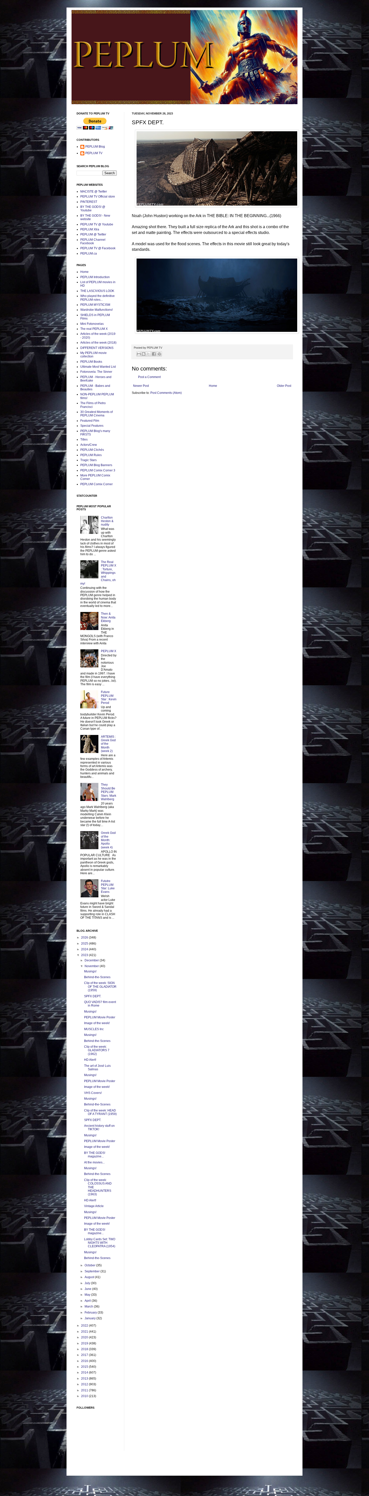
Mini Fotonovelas (92, 324)
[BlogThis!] (143, 353)
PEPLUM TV (93, 153)
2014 (85, 1372)
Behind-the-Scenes (97, 977)
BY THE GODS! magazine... (94, 1154)
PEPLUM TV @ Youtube (96, 224)
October (90, 1265)
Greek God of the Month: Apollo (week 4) (108, 840)
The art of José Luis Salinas (97, 1067)
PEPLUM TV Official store (97, 196)
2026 (85, 937)
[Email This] (138, 353)
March (89, 1306)
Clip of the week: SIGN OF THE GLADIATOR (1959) (100, 986)
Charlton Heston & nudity (107, 521)
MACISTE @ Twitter (93, 191)
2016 (85, 1361)
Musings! (90, 971)
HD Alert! (90, 1060)
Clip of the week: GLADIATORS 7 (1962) (96, 1050)
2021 (85, 1331)
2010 (85, 1396)
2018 (85, 1349)
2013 (85, 1378)
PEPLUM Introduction (95, 277)
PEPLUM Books (91, 361)
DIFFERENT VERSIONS (96, 348)
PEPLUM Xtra (89, 229)
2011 (85, 1390)
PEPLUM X (108, 651)
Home (213, 386)
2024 (85, 949)
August (90, 1277)
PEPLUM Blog (95, 146)
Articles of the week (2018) (98, 342)
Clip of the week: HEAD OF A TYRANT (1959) (100, 1112)
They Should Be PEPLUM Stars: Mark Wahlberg (108, 792)
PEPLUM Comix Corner (96, 484)
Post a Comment (149, 377)
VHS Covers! (93, 1093)
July (88, 1283)
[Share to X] (148, 353)
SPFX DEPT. (92, 996)
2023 (85, 955)
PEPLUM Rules (91, 455)
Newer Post (141, 386)
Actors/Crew (88, 445)
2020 (85, 1337)
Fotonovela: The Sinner (96, 371)
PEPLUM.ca (88, 253)
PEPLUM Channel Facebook (92, 241)
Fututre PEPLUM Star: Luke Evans (108, 886)
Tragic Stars (88, 460)
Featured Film (89, 420)
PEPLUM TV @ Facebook (97, 248)
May (88, 1294)
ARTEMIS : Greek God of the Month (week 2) (108, 744)
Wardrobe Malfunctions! (96, 309)
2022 (85, 1325)
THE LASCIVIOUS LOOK (97, 291)
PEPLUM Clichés (92, 450)
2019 (85, 1343)
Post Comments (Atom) (166, 393)
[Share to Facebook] (153, 353)
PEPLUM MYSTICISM (95, 304)
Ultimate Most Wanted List (98, 366)
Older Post (284, 386)
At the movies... (94, 1162)
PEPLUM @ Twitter (93, 234)
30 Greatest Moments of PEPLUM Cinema (96, 413)
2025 (85, 943)
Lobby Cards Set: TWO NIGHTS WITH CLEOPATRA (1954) (99, 1242)
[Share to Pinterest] (159, 353)
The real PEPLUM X (94, 329)
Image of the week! (97, 1023)
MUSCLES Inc (94, 1029)
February (91, 1312)
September (92, 1271)
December (92, 960)
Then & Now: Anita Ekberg (108, 617)
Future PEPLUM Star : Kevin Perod (108, 697)
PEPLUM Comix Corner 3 (97, 470)
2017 (85, 1355)
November (92, 966)
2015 (85, 1366)
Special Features (91, 425)
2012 (85, 1384)
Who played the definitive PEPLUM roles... (97, 297)
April (88, 1300)
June (88, 1289)
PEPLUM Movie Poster (99, 1017)
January (90, 1318)
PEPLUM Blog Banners (96, 465)
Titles (84, 439)
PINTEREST (88, 202)
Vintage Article (94, 1206)
